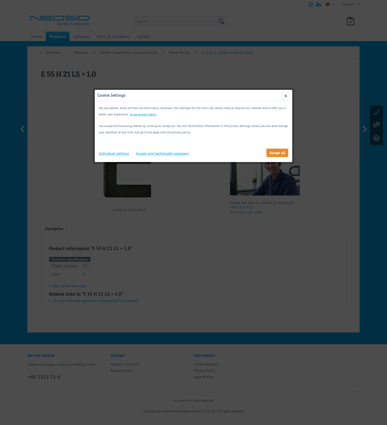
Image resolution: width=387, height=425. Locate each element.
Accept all (277, 152)
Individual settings (114, 153)
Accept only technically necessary (162, 153)
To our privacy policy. (143, 114)
